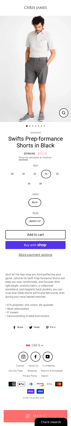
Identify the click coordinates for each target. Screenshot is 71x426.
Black (35, 202)
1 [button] (27, 126)
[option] (35, 69)
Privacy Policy (30, 376)
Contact (20, 365)
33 (34, 174)
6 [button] (42, 126)
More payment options (35, 255)
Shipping (23, 157)
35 (57, 174)
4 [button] (36, 126)
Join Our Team (15, 371)
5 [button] (39, 126)
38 (40, 183)
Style (35, 213)
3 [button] (33, 126)
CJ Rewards (48, 365)
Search (44, 376)
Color (35, 194)
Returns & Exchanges (52, 371)
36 (29, 183)
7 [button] (45, 126)
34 (46, 174)
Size (35, 165)
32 (23, 174)
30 (12, 174)
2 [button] (30, 126)
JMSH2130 (35, 221)
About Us (33, 365)
